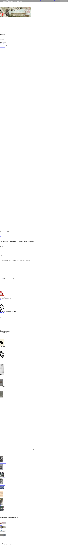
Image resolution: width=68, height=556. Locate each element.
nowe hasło (2, 47)
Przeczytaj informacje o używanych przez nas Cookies (48, 0)
